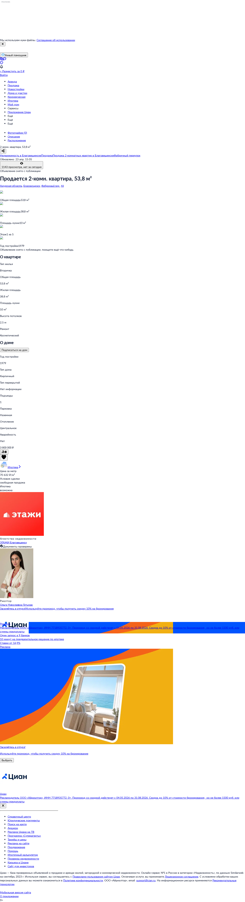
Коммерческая (16, 97)
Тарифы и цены (17, 839)
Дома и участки (17, 93)
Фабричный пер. (50, 186)
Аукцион (13, 828)
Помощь (13, 851)
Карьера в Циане (18, 862)
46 (62, 186)
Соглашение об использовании (56, 40)
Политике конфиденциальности (83, 880)
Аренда (12, 81)
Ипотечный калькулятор (23, 855)
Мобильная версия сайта (15, 892)
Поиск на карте (17, 824)
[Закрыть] (2, 44)
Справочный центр (19, 816)
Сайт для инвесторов (21, 866)
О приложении (9, 896)
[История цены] (4, 451)
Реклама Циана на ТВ (21, 832)
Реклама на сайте (18, 843)
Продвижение (16, 847)
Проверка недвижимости (23, 858)
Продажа (13, 85)
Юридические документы (24, 820)
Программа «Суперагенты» (24, 835)
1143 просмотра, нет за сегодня (22, 167)
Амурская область (11, 186)
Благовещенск (31, 186)
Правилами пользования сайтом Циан (96, 876)
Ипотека (13, 100)
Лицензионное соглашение (181, 876)
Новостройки (16, 89)
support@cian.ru (146, 880)
